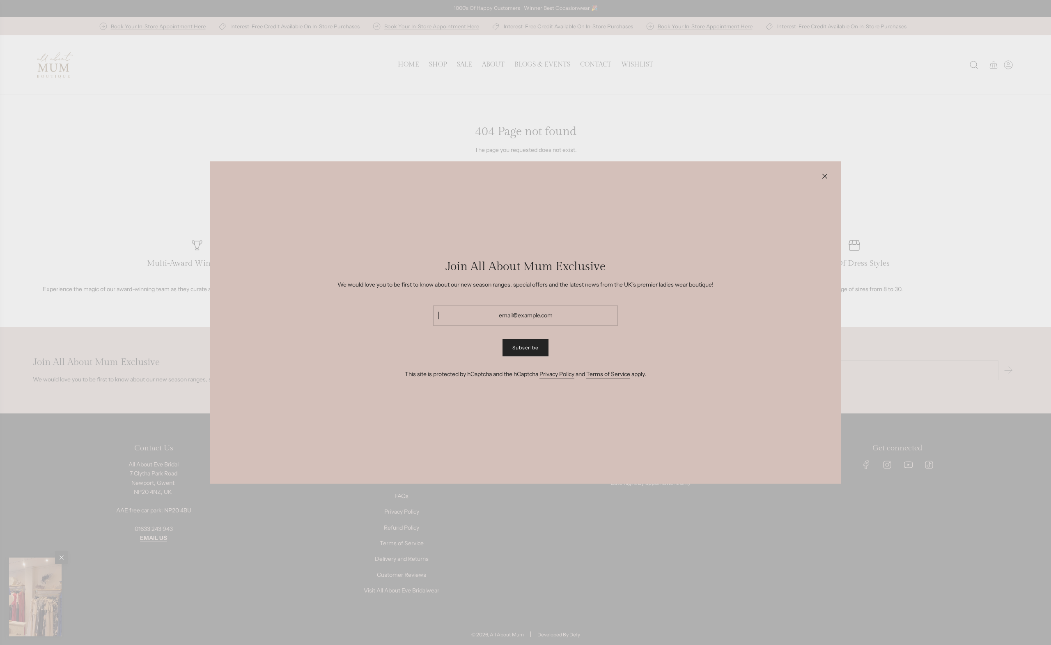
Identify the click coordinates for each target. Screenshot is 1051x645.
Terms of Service (608, 374)
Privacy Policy (556, 374)
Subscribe (525, 347)
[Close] (825, 176)
